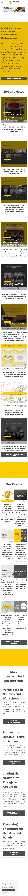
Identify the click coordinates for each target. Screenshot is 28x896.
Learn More (10, 887)
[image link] (14, 2)
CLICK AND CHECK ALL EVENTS (14, 642)
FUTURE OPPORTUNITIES (14, 721)
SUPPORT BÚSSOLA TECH (14, 762)
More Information (14, 78)
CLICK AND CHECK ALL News (14, 454)
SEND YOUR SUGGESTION (14, 853)
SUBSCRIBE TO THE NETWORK (14, 813)
